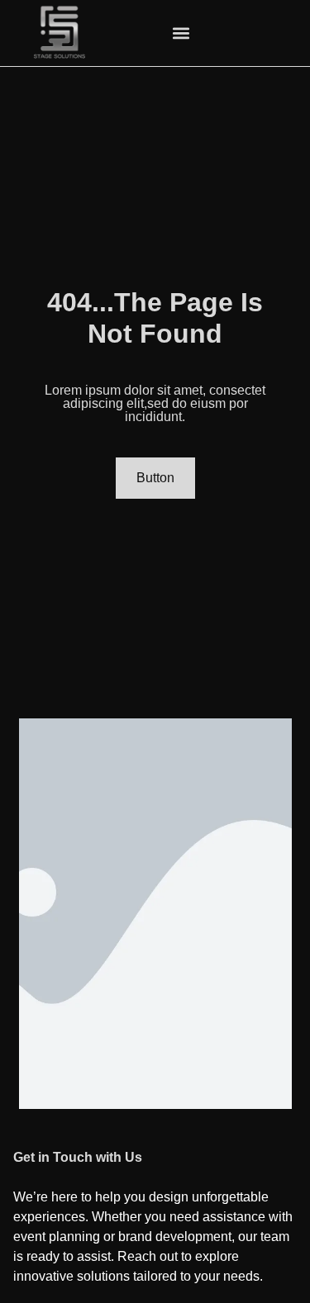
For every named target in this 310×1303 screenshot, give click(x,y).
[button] (180, 33)
